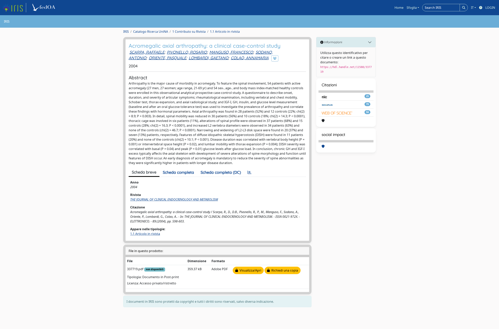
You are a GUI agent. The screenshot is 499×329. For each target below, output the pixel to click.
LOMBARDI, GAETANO (208, 57)
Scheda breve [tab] (144, 172)
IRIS (126, 31)
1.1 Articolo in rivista (225, 31)
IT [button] (472, 7)
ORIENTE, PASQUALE (167, 57)
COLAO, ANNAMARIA (250, 57)
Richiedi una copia (284, 270)
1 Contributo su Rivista (189, 31)
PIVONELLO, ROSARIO (187, 52)
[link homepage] (14, 7)
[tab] (249, 172)
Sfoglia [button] (412, 7)
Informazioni (332, 42)
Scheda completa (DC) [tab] (221, 172)
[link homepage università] (44, 7)
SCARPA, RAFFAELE (146, 52)
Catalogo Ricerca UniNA (150, 31)
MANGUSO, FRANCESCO (231, 52)
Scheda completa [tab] (178, 172)
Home (399, 7)
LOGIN (490, 7)
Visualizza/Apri (249, 270)
